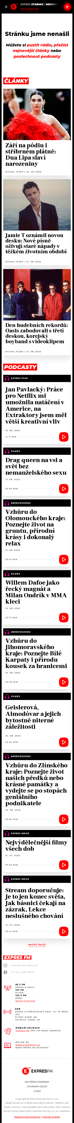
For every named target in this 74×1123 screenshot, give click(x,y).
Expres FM (23, 1030)
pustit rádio (39, 45)
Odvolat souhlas (51, 1117)
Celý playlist (29, 9)
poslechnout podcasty (37, 56)
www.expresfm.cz (27, 1045)
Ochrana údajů (37, 1086)
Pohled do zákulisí (24, 965)
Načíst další (37, 945)
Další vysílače (25, 1001)
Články (16, 81)
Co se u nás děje (22, 972)
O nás (37, 1091)
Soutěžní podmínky (37, 1082)
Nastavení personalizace (27, 1117)
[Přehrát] (67, 6)
